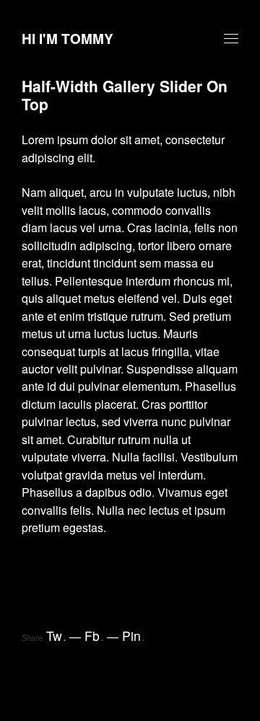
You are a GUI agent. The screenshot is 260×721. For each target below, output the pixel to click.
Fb (94, 636)
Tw (56, 636)
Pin (133, 636)
